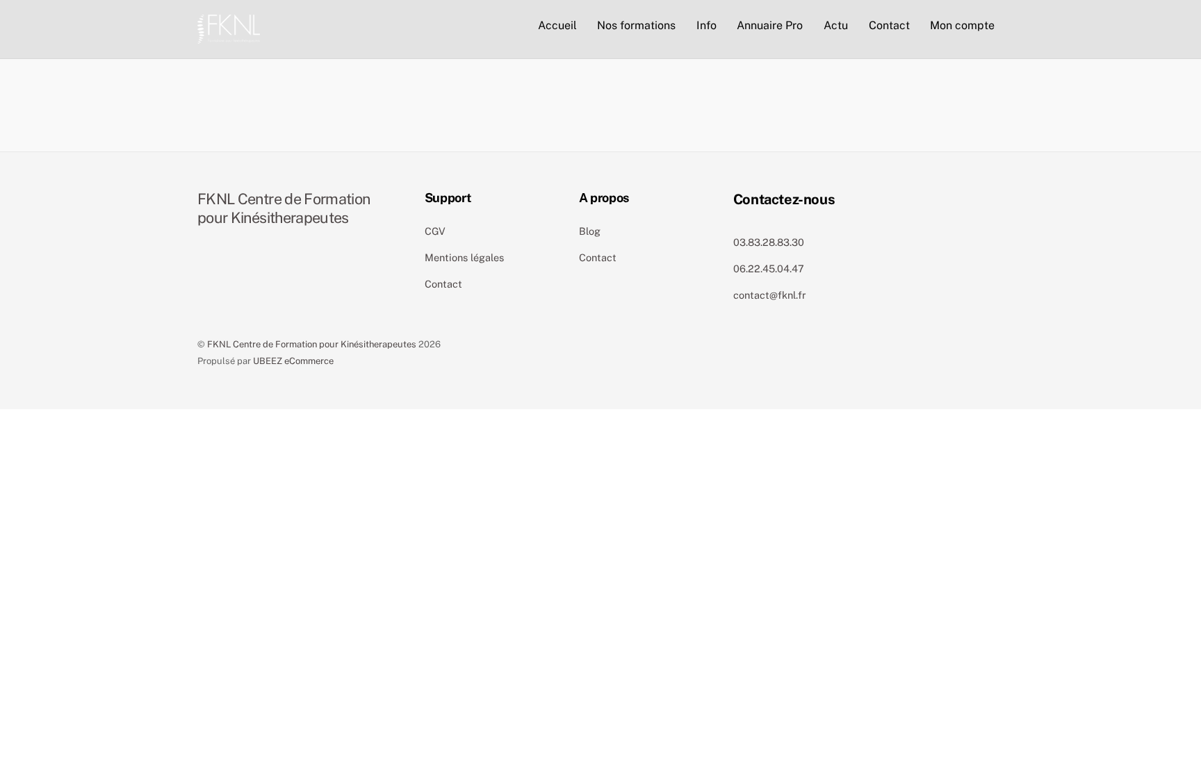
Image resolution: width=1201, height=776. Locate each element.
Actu (836, 25)
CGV (435, 231)
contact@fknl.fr (769, 295)
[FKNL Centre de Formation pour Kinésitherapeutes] (228, 27)
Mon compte (962, 25)
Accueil (557, 25)
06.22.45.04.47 (768, 268)
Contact (889, 25)
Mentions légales (464, 257)
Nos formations (636, 25)
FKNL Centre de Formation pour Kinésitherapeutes (311, 344)
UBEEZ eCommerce (293, 361)
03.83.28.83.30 (768, 242)
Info (706, 25)
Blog (589, 231)
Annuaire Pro (770, 25)
